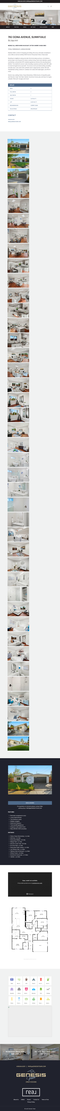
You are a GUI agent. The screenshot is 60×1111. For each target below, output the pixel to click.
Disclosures (43, 27)
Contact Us (36, 1099)
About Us (16, 1099)
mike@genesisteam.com (34, 1)
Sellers (23, 1099)
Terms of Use (45, 1099)
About (8, 27)
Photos (16, 27)
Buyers (29, 1099)
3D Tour (33, 27)
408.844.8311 (22, 1)
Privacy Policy (31, 1102)
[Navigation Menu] (51, 6)
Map (53, 27)
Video (24, 27)
